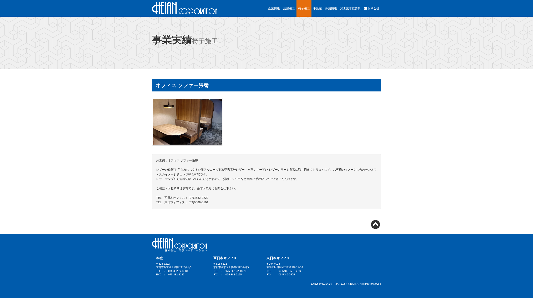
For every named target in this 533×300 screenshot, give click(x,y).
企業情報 (274, 8)
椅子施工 (304, 8)
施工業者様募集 (350, 8)
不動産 (317, 8)
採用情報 (331, 8)
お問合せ (373, 8)
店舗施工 (289, 8)
